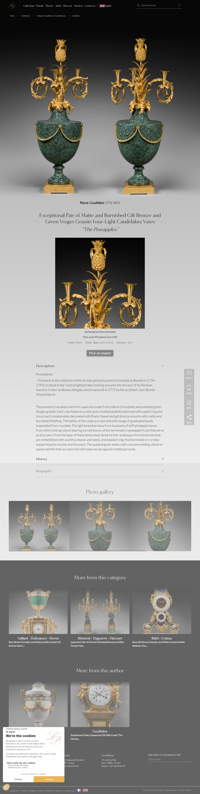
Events (41, 791)
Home (12, 16)
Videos (33, 791)
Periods (39, 5)
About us (78, 5)
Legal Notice (170, 790)
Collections (28, 5)
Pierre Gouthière (92, 203)
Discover (67, 5)
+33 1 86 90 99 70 (116, 766)
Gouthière (76, 16)
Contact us (90, 5)
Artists (58, 5)
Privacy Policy (184, 790)
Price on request (100, 353)
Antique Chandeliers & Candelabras (51, 16)
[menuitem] (104, 6)
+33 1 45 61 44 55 (70, 766)
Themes (49, 5)
